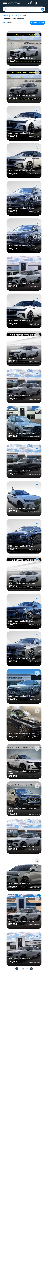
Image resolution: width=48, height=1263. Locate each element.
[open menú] (42, 3)
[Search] (42, 9)
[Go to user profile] (36, 3)
